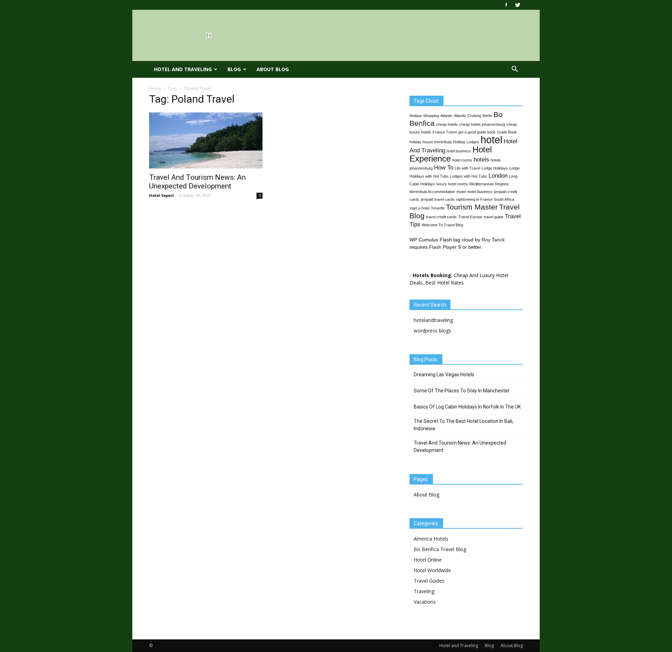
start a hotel (419, 208)
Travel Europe (470, 217)
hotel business (459, 151)
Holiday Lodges (466, 142)
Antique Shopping (424, 116)
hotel (491, 139)
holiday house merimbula (430, 142)
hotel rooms (462, 160)
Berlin (487, 116)
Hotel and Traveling (183, 69)
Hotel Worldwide (432, 570)
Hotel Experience (451, 154)
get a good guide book (477, 132)
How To (443, 167)
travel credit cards (441, 217)
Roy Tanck (493, 239)
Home (155, 88)
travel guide (493, 217)
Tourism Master (472, 207)
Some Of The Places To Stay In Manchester (462, 390)
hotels (481, 159)
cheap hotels (447, 124)
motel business (479, 192)
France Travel (445, 132)
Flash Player (443, 247)
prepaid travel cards (438, 199)
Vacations (425, 601)
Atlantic (446, 116)
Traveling (424, 591)
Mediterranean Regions (489, 184)
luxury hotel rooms (452, 184)
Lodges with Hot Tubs (468, 176)
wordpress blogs (432, 330)
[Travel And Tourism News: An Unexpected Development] (205, 140)
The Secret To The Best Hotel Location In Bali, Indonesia (463, 424)
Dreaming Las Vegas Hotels (444, 374)
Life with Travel (467, 168)
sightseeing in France (474, 199)
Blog (234, 69)
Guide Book (507, 132)
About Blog (273, 69)
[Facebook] (506, 5)
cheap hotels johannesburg (482, 124)
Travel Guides (429, 580)
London (498, 175)
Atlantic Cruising (467, 116)
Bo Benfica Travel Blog (440, 549)
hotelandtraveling (433, 320)
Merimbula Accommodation (432, 192)
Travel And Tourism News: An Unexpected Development (197, 181)
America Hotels (431, 538)
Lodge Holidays (495, 168)
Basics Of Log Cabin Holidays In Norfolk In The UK (467, 407)
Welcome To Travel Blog (442, 225)
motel (460, 192)
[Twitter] (517, 5)
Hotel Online (428, 559)
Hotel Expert (161, 195)
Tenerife (437, 208)
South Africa (504, 199)
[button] (514, 69)
